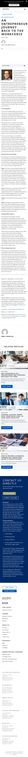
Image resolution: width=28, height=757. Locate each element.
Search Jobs (5, 618)
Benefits (4, 621)
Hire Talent (9, 587)
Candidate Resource (9, 17)
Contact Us (5, 645)
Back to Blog (7, 14)
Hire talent (9, 493)
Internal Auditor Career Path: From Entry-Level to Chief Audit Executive (12, 416)
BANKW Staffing (6, 654)
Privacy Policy (5, 636)
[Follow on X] (7, 603)
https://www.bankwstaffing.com (16, 309)
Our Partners (5, 630)
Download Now (14, 5)
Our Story (4, 627)
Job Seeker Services (7, 616)
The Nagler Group (6, 656)
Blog (2, 17)
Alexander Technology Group (9, 659)
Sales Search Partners (7, 661)
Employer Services (6, 610)
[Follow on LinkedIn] (5, 603)
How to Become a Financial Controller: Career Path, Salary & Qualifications (12, 457)
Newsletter (5, 647)
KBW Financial (11, 45)
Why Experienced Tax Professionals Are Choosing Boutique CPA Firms (13, 375)
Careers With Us (6, 632)
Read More (7, 386)
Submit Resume (10, 498)
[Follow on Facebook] (3, 603)
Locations (4, 634)
